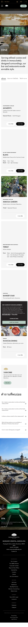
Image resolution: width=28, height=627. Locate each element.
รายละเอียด (10, 124)
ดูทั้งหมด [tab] (3, 78)
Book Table (20, 124)
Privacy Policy (14, 314)
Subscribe (7, 382)
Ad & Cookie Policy (6, 314)
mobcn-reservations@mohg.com (14, 549)
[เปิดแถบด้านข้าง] (2, 6)
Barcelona (7, 1)
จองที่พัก (23, 6)
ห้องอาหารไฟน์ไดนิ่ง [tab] (12, 78)
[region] (14, 313)
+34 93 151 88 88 (14, 547)
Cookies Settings (14, 318)
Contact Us (14, 551)
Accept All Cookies (14, 322)
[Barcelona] (7, 6)
